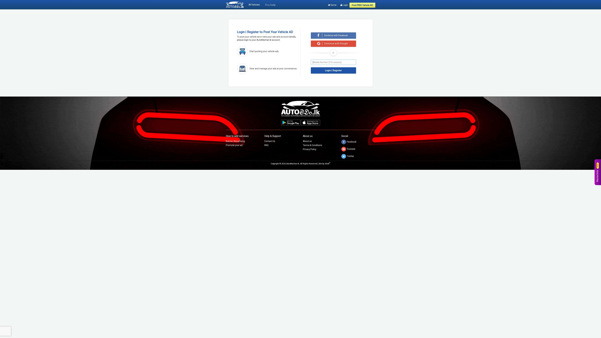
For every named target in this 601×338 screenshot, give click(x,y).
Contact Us (269, 141)
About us (307, 141)
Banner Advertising (235, 141)
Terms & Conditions (312, 145)
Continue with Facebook (336, 35)
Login (345, 5)
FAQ (266, 145)
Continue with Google (336, 43)
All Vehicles (254, 4)
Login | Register (333, 70)
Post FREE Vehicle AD (362, 5)
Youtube (351, 149)
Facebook (351, 141)
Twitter (350, 156)
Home (333, 5)
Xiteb (327, 164)
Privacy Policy (309, 149)
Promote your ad (234, 145)
